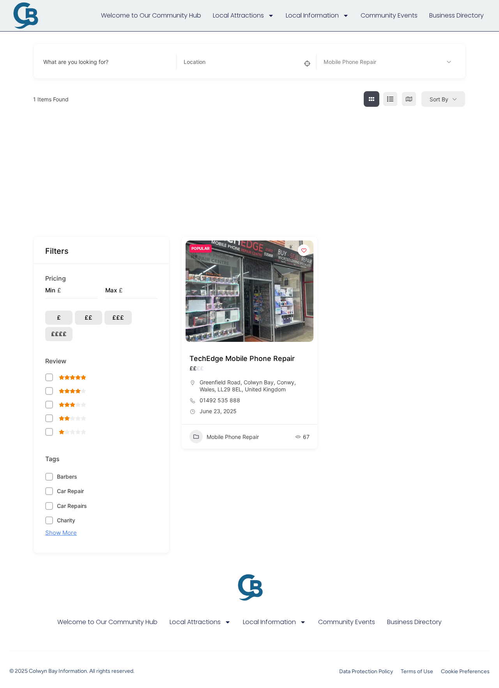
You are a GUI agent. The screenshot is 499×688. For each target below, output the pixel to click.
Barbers (67, 476)
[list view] (390, 99)
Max (111, 290)
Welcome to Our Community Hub (151, 15)
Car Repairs (72, 505)
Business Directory (456, 15)
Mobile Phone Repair (233, 436)
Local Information (312, 15)
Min (50, 290)
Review (55, 361)
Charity (66, 520)
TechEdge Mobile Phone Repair (242, 358)
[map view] (409, 99)
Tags (52, 459)
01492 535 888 (220, 400)
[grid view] (371, 99)
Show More (61, 532)
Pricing (55, 278)
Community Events (389, 15)
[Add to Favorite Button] (304, 250)
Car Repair (70, 491)
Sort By (439, 99)
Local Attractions (238, 15)
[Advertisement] (249, 166)
